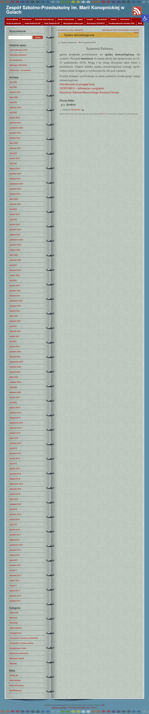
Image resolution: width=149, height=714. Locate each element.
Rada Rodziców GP (32, 23)
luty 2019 (13, 463)
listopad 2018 (14, 478)
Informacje (13, 622)
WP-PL (94, 708)
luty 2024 (13, 163)
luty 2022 (13, 280)
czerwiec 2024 (15, 148)
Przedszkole (102, 19)
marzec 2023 (14, 214)
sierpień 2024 (14, 138)
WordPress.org (15, 690)
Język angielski (15, 628)
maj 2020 (13, 387)
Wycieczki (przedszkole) (19, 653)
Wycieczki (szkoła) (16, 658)
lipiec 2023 (13, 199)
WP (103, 705)
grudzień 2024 (15, 122)
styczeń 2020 (14, 407)
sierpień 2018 (14, 494)
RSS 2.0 (103, 114)
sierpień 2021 (14, 311)
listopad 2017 (14, 539)
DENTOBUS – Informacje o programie (82, 88)
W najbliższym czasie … (19, 648)
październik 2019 (16, 422)
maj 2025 (13, 102)
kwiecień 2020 (15, 392)
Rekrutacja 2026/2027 (96, 23)
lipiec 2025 (13, 97)
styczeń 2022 (14, 285)
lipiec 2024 (13, 143)
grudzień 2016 (15, 595)
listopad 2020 (14, 356)
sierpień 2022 (14, 250)
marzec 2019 (14, 458)
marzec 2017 (14, 580)
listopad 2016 (14, 600)
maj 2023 (13, 209)
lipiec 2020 (13, 377)
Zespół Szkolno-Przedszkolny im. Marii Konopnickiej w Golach (65, 9)
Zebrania (13, 663)
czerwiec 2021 (15, 321)
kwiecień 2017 (15, 575)
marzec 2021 (14, 336)
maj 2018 (13, 509)
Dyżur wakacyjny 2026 (18, 50)
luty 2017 (13, 585)
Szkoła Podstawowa (65, 19)
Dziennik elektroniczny (44, 19)
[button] (145, 18)
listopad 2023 (14, 178)
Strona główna (12, 19)
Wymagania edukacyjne (73, 23)
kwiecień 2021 (15, 331)
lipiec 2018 (13, 499)
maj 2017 (13, 570)
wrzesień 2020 (15, 367)
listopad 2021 (14, 295)
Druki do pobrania (13, 23)
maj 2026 (13, 82)
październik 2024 (16, 127)
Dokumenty (26, 19)
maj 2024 (13, 153)
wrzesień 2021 (15, 305)
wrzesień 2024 (15, 133)
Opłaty (80, 19)
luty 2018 (13, 524)
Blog (140, 23)
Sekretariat (125, 19)
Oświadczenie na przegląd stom (77, 84)
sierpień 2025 (14, 92)
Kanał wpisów (15, 680)
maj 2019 (13, 448)
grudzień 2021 (15, 290)
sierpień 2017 (14, 555)
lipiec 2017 (13, 560)
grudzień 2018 (15, 473)
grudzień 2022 (15, 229)
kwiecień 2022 (15, 270)
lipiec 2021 (13, 316)
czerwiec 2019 (15, 443)
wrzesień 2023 (15, 188)
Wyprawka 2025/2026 (18, 65)
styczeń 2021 (14, 346)
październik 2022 (16, 239)
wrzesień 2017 (15, 550)
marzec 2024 (14, 158)
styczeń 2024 (14, 168)
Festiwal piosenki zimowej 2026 (121, 23)
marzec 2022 (14, 275)
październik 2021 (16, 300)
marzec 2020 (14, 397)
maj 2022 (13, 265)
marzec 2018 (14, 519)
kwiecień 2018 (15, 514)
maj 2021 (13, 326)
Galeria (114, 19)
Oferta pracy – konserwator (20, 70)
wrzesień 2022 (15, 244)
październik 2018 (16, 483)
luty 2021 (13, 341)
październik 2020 (16, 361)
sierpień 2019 (14, 433)
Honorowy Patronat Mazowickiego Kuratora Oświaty (89, 92)
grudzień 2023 (15, 173)
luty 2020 (13, 402)
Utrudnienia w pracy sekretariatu (70, 30)
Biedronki (13, 617)
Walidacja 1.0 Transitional (65, 708)
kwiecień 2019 (15, 453)
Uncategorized (15, 633)
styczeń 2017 (14, 590)
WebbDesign (84, 708)
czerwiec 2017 (15, 565)
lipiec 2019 (13, 438)
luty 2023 (13, 219)
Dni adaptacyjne (15, 60)
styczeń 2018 (14, 529)
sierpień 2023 (14, 194)
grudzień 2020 (15, 351)
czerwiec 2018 (15, 504)
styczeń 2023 (14, 224)
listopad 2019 (14, 417)
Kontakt (90, 19)
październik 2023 (16, 183)
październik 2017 (16, 545)
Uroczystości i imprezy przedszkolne (23, 638)
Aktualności (14, 612)
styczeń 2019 (14, 468)
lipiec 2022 (13, 255)
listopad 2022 (14, 234)
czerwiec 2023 (15, 204)
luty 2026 (13, 87)
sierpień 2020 (14, 372)
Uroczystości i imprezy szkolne (21, 643)
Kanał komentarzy (16, 685)
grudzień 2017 (15, 534)
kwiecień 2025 (15, 107)
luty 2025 (13, 112)
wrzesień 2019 (15, 428)
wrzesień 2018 (15, 489)
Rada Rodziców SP (52, 23)
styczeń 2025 (14, 117)
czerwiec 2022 (15, 260)
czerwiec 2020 (15, 382)
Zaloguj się (13, 675)
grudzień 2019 (15, 412)
